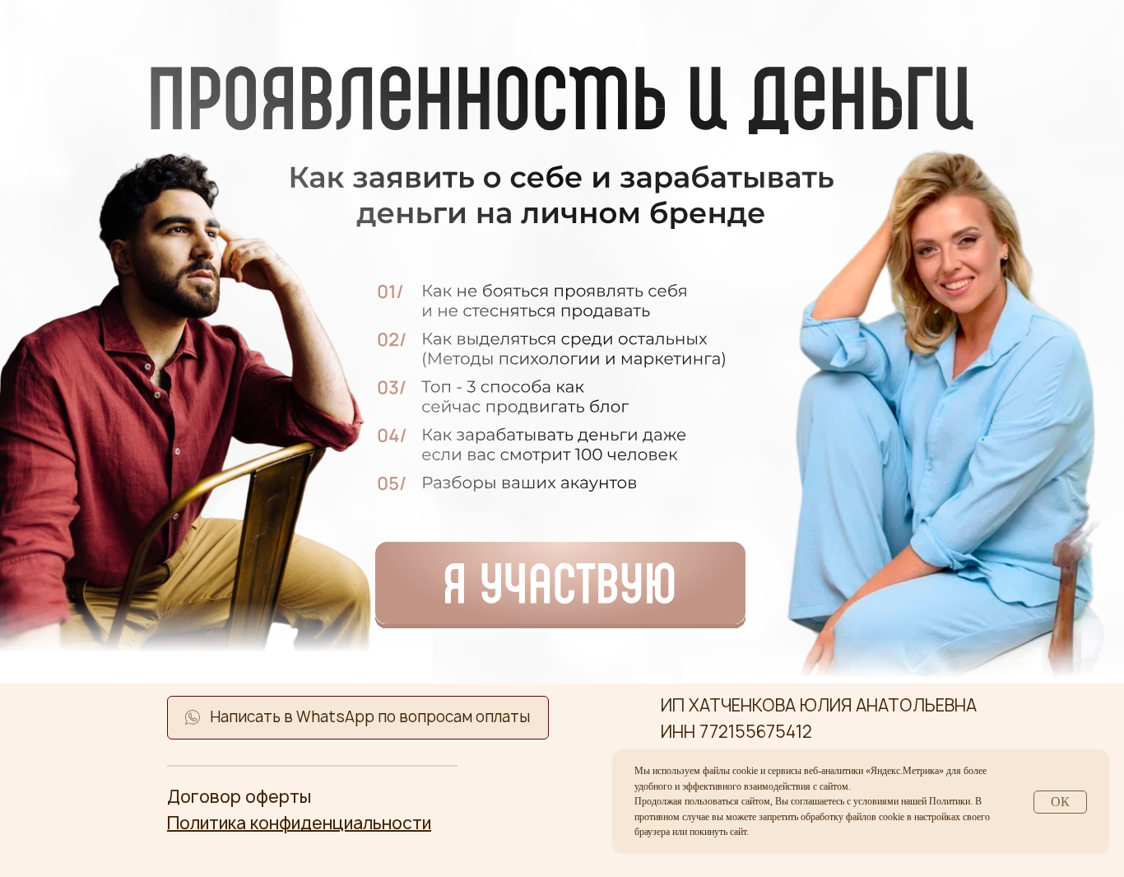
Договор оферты (239, 797)
